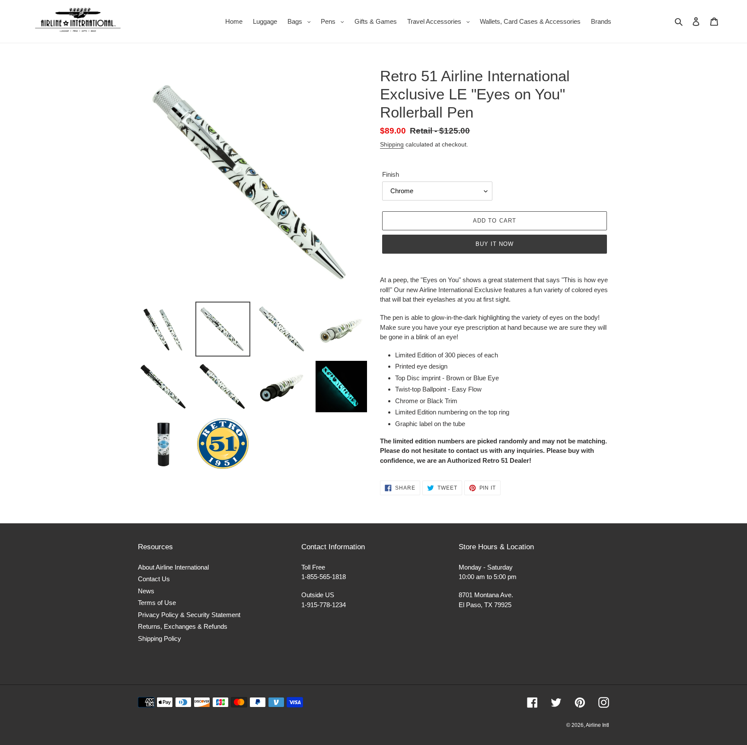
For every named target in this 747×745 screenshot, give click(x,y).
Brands (601, 21)
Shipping (392, 144)
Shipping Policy (159, 638)
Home (234, 21)
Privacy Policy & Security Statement (189, 614)
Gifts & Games (375, 21)
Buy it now (495, 244)
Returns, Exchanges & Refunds (182, 626)
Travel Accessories (440, 21)
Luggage (265, 21)
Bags (301, 21)
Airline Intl (597, 725)
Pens (334, 21)
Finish (390, 174)
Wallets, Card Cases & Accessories (530, 21)
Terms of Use (157, 602)
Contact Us (154, 579)
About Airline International (173, 567)
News (146, 591)
